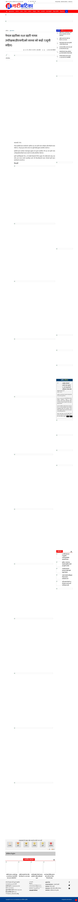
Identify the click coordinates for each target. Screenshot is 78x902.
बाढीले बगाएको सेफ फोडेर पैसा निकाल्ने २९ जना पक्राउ (64, 39)
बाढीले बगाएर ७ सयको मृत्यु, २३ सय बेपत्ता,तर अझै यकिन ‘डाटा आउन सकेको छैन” (65, 34)
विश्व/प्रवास (62, 11)
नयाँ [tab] (57, 30)
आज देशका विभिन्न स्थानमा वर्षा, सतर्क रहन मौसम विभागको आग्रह (65, 47)
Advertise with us (64, 1)
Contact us (70, 1)
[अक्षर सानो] (43, 50)
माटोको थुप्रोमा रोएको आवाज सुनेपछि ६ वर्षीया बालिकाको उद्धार (65, 43)
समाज (21, 11)
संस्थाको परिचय (33, 890)
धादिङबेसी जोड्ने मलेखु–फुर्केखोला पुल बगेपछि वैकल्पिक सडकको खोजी (65, 52)
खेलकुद (34, 11)
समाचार (17, 11)
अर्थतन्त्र (29, 11)
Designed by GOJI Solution (67, 899)
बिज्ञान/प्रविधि (55, 11)
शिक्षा (38, 11)
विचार (25, 11)
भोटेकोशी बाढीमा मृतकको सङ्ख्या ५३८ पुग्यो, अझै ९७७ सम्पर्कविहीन (65, 56)
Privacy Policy (57, 1)
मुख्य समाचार (11, 11)
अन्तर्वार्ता (43, 11)
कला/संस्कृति (49, 11)
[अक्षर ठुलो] (44, 50)
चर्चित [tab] (62, 30)
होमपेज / (7, 30)
